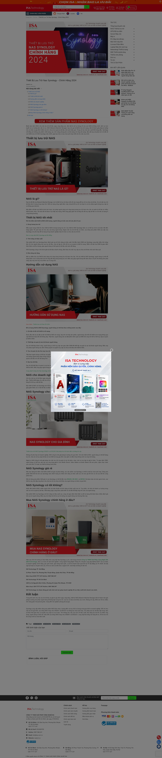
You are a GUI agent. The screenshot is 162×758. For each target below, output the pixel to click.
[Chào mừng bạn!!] (81, 381)
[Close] (111, 350)
